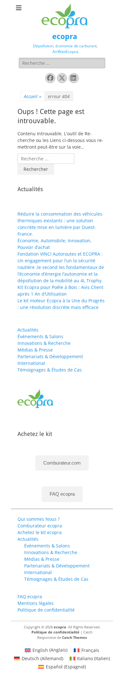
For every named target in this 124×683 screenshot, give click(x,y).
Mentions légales (35, 603)
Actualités (27, 330)
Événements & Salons (40, 336)
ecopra (64, 36)
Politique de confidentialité (46, 610)
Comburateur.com (62, 462)
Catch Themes (74, 637)
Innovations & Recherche (44, 343)
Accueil (32, 96)
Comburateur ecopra (39, 526)
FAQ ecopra (62, 494)
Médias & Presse (35, 350)
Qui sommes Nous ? (38, 519)
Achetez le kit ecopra (39, 532)
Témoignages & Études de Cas (49, 370)
